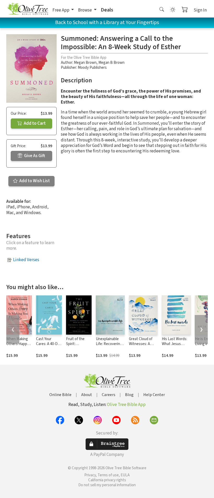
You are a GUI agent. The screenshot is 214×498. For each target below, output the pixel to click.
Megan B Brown (111, 62)
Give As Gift (34, 156)
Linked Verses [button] (26, 260)
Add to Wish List (34, 181)
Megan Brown (85, 62)
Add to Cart (34, 123)
